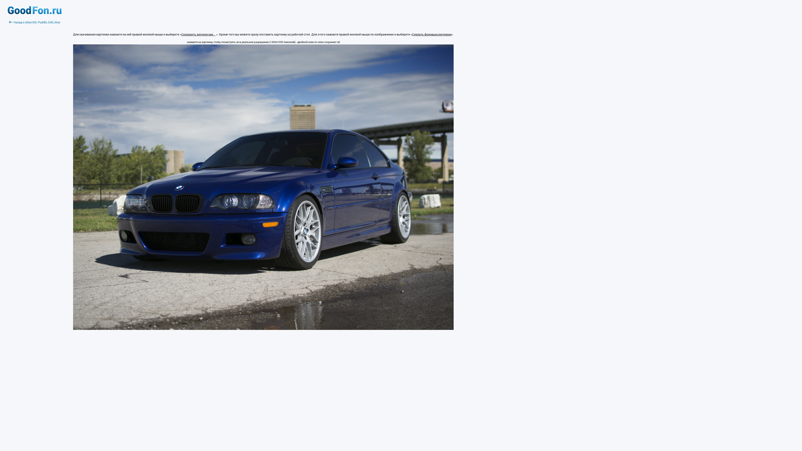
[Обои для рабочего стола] (34, 13)
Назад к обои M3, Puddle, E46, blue (37, 22)
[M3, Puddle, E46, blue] (263, 329)
